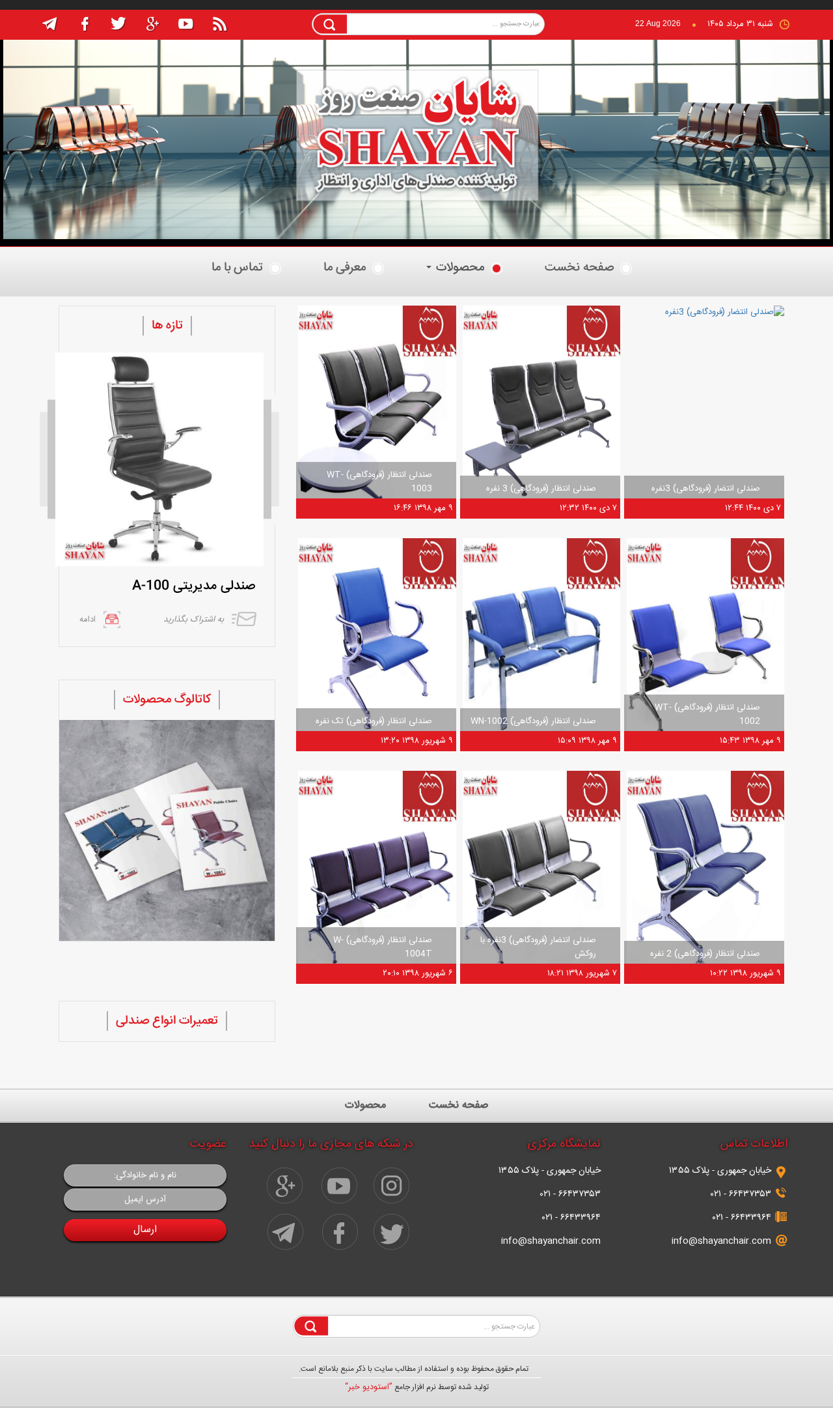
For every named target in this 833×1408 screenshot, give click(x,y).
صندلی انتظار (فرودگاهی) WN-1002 (533, 721)
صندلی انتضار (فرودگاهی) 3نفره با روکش (538, 947)
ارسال (145, 1230)
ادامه (87, 619)
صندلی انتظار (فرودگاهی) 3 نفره (541, 488)
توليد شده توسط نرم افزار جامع (417, 1387)
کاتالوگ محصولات (167, 700)
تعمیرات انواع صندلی (167, 1021)
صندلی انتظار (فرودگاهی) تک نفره (374, 721)
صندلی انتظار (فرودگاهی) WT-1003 (379, 482)
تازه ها (167, 326)
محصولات (458, 268)
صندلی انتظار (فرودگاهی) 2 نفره (705, 954)
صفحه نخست (579, 268)
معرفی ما (344, 268)
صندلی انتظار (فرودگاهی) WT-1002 (707, 714)
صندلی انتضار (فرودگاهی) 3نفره (705, 488)
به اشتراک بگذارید (193, 619)
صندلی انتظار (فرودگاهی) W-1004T (382, 947)
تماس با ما (237, 268)
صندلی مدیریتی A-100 (193, 586)
